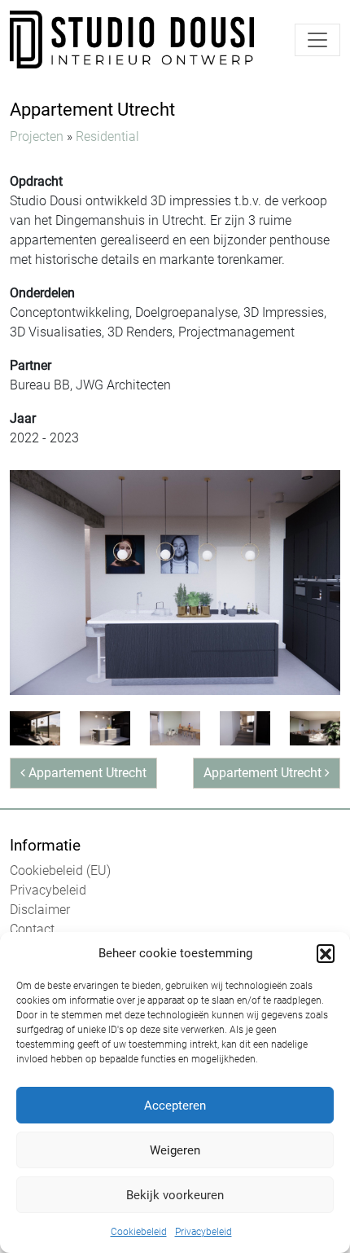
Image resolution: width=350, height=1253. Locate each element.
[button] (325, 953)
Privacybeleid (203, 1232)
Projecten (36, 136)
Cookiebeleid (139, 1232)
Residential (107, 136)
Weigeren (175, 1150)
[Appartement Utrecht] (175, 581)
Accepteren (175, 1105)
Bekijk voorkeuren (175, 1195)
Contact (32, 929)
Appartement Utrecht (86, 772)
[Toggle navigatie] (317, 40)
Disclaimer (40, 909)
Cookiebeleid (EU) (60, 870)
